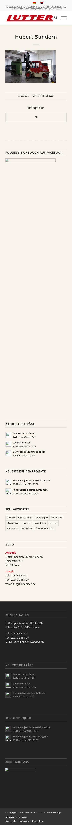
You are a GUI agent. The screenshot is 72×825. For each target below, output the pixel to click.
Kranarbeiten (40, 523)
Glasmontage (12, 523)
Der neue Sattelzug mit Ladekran (29, 451)
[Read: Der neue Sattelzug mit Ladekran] (8, 453)
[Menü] (62, 18)
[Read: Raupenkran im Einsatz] (8, 435)
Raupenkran (27, 528)
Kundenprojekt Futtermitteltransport (31, 480)
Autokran (11, 517)
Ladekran (53, 523)
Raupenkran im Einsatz (24, 433)
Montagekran (13, 528)
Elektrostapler (41, 517)
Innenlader (26, 523)
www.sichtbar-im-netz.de (16, 817)
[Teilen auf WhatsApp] (36, 117)
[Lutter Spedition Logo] (29, 18)
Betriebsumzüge (25, 517)
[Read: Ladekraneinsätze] (8, 444)
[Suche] (54, 18)
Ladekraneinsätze (21, 442)
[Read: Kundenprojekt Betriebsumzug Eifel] (8, 491)
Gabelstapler (56, 517)
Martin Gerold (46, 95)
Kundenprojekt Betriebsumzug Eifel (30, 489)
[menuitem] (54, 18)
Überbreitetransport (45, 528)
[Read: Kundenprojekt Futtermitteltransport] (8, 482)
